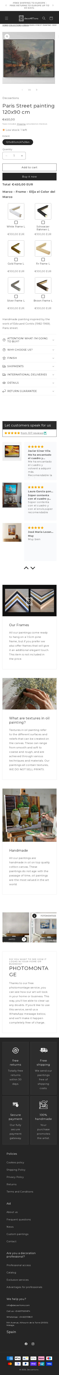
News (10, 1226)
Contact (11, 1241)
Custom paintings (18, 1234)
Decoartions (33, 1370)
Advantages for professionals (24, 1287)
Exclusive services (18, 1279)
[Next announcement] (53, 5)
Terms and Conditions (20, 1191)
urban (25, 25)
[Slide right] (36, 89)
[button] (6, 18)
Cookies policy (15, 1162)
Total (6, 184)
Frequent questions (19, 1219)
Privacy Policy (15, 1177)
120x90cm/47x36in (18, 142)
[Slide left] (22, 89)
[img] (12, 433)
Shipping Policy (16, 1169)
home (5, 25)
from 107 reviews (32, 433)
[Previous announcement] (6, 5)
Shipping (21, 124)
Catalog (11, 1272)
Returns (11, 1184)
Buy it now (29, 176)
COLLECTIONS (15, 25)
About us (12, 1212)
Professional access (19, 1265)
